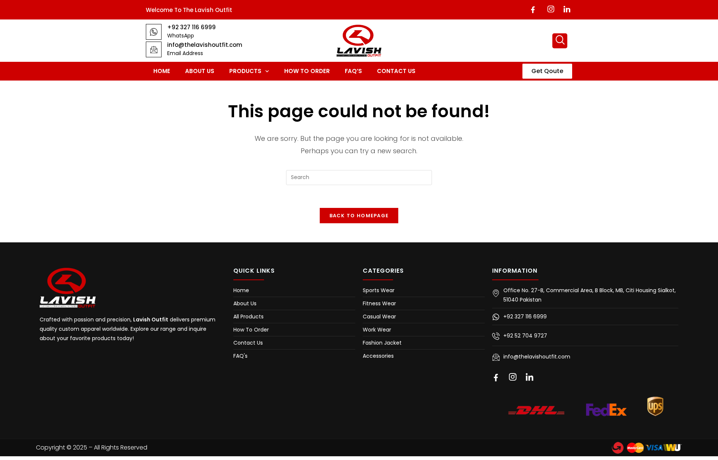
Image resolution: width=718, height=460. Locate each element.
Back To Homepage (359, 215)
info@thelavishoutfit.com (204, 45)
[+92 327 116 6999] (154, 32)
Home (161, 71)
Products (245, 71)
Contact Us (396, 71)
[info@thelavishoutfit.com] (154, 49)
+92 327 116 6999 (191, 27)
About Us (199, 71)
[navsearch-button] (559, 40)
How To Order (307, 71)
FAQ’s (353, 71)
